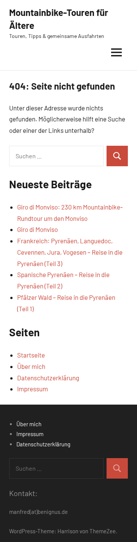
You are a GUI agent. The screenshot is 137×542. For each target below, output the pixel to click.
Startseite (31, 355)
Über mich (31, 366)
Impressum (32, 388)
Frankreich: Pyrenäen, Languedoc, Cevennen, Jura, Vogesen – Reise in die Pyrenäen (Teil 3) (70, 252)
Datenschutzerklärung (48, 377)
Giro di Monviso (37, 229)
